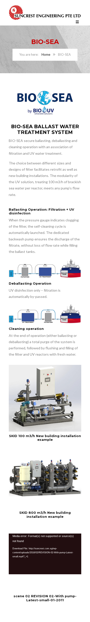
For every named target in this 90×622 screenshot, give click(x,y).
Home (46, 54)
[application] (45, 554)
